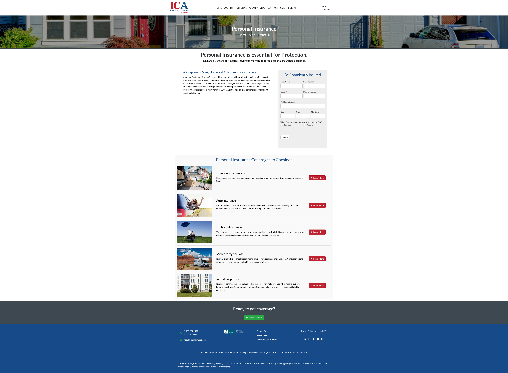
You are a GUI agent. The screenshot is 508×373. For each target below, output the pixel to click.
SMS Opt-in (262, 335)
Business (228, 7)
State (298, 112)
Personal (241, 7)
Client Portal (288, 7)
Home (218, 7)
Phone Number (310, 92)
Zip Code (315, 112)
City (282, 112)
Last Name (308, 82)
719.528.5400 (327, 9)
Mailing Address (287, 102)
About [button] (252, 7)
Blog (262, 7)
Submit (285, 137)
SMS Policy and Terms (267, 339)
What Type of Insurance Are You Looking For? (301, 122)
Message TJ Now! (254, 317)
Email (283, 92)
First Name (285, 82)
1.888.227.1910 (328, 6)
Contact (272, 7)
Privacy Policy (263, 331)
